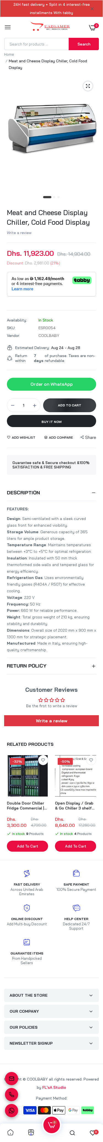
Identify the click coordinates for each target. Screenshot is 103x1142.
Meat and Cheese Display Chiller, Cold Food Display (48, 217)
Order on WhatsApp (51, 384)
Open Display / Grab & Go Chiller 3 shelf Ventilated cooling (74, 806)
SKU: (11, 327)
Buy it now (51, 422)
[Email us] (11, 1078)
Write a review (19, 232)
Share (90, 437)
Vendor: (13, 335)
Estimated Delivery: (32, 347)
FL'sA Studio (54, 1087)
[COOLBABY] (50, 27)
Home (9, 54)
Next (92, 804)
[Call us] (11, 1094)
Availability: (17, 320)
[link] (43, 760)
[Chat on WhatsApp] (11, 1110)
